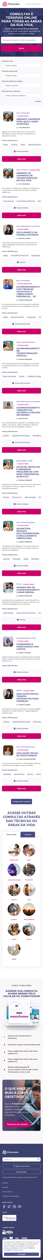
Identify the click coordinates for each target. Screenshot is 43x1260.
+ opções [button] (37, 101)
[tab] (11, 834)
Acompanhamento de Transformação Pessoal (28, 352)
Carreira (14, 899)
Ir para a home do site (33, 4)
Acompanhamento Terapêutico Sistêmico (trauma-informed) (28, 411)
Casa (29, 899)
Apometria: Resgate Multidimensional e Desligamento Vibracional (28, 533)
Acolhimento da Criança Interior (27, 233)
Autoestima (29, 880)
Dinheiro (14, 919)
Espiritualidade (29, 919)
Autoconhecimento (14, 880)
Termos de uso (7, 1192)
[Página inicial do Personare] (10, 4)
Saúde (14, 959)
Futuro (29, 939)
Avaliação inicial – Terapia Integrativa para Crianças (28, 697)
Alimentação (14, 860)
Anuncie (5, 1187)
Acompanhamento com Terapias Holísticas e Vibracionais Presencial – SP (28, 292)
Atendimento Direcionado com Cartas (27, 646)
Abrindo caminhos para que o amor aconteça (28, 121)
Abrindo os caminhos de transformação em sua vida (27, 177)
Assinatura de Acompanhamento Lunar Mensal (28, 590)
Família (14, 939)
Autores (5, 1183)
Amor (29, 860)
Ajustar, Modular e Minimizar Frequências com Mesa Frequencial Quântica (28, 472)
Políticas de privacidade (10, 1196)
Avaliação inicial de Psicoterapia (27, 754)
